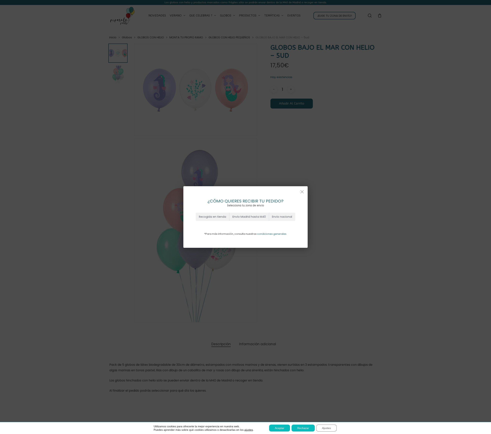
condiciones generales (271, 234)
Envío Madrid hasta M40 (249, 217)
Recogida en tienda (212, 217)
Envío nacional (282, 217)
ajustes (248, 429)
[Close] (302, 192)
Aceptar (279, 428)
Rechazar (303, 428)
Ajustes (326, 428)
